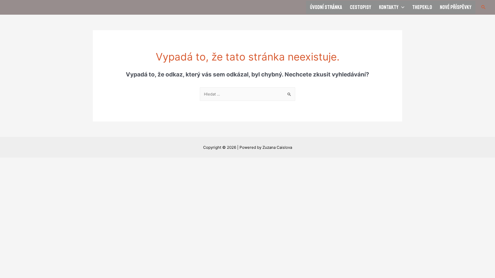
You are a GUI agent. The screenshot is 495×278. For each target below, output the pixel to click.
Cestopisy (360, 7)
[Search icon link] (483, 7)
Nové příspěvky (456, 7)
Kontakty (389, 7)
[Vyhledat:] (247, 94)
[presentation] (402, 7)
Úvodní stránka (326, 7)
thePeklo (422, 7)
